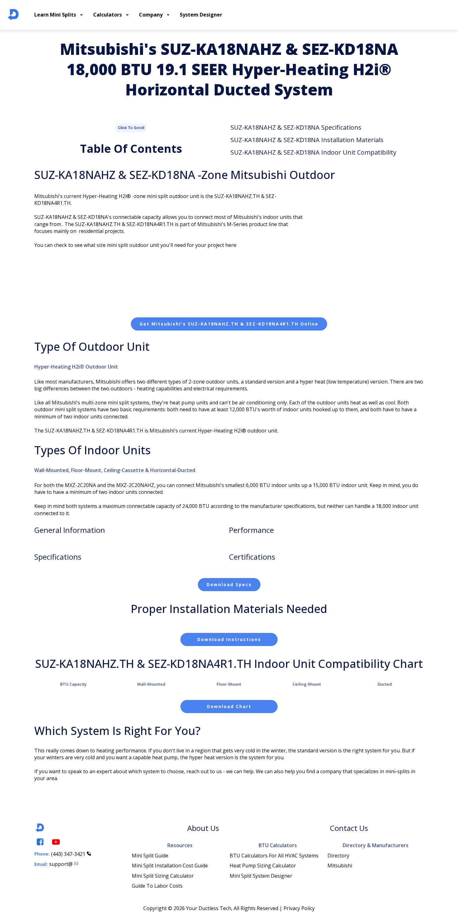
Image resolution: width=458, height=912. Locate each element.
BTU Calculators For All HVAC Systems (274, 855)
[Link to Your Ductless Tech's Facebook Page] (39, 842)
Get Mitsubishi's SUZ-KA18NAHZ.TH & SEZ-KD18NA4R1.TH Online (229, 324)
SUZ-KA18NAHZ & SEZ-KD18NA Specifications (296, 127)
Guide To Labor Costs (157, 885)
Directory (338, 855)
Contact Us (349, 828)
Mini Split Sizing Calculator (163, 875)
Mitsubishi (339, 865)
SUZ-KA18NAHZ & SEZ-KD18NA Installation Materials (307, 140)
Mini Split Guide (150, 855)
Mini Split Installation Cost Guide (170, 865)
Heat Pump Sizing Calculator (263, 865)
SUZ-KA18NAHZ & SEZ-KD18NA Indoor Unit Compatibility (313, 152)
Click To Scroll (131, 127)
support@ (61, 864)
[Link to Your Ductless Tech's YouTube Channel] (55, 842)
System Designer (201, 14)
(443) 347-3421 (68, 854)
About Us (203, 828)
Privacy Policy (299, 908)
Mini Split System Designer (261, 875)
